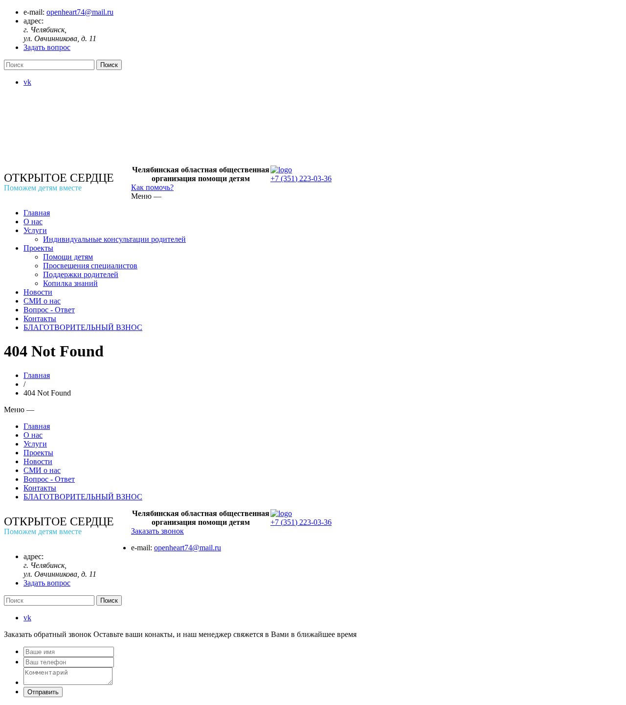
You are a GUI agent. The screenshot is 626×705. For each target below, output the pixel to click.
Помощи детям (68, 257)
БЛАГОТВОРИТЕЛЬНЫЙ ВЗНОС (82, 327)
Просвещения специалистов (90, 265)
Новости (37, 292)
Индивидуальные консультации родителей (114, 239)
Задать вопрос (46, 47)
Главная (36, 213)
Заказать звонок (157, 531)
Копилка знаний (70, 283)
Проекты (38, 248)
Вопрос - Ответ (49, 310)
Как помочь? (152, 187)
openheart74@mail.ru (79, 12)
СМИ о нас (42, 301)
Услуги (35, 230)
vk (27, 82)
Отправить (43, 692)
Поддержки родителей (80, 274)
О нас (33, 221)
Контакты (39, 318)
